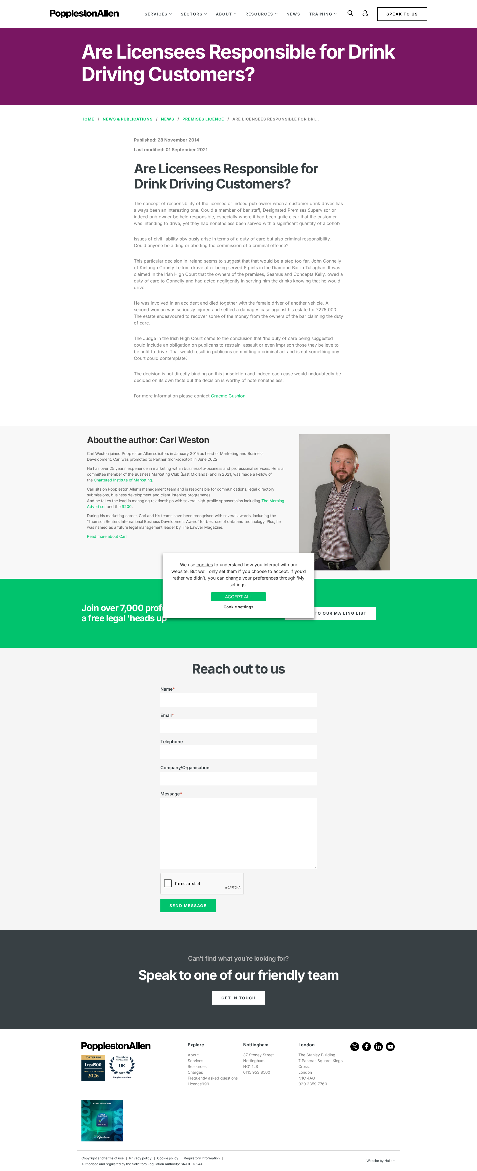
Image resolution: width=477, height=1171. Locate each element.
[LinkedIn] (378, 1046)
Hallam (390, 1161)
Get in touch (238, 998)
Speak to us (402, 14)
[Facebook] (366, 1046)
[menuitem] (158, 14)
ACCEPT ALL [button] (238, 596)
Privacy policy (140, 1158)
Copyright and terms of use (102, 1158)
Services (156, 14)
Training (320, 14)
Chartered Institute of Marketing (123, 480)
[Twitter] (354, 1046)
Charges (195, 1072)
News (293, 14)
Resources (259, 14)
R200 (127, 506)
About (224, 14)
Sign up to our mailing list (330, 613)
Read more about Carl (106, 536)
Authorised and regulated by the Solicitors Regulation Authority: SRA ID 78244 (142, 1164)
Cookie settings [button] (238, 606)
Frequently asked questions (213, 1078)
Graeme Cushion (228, 396)
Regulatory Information (202, 1158)
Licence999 (198, 1083)
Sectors (192, 14)
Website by (375, 1161)
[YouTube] (390, 1046)
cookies (205, 564)
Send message (188, 905)
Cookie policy (167, 1158)
